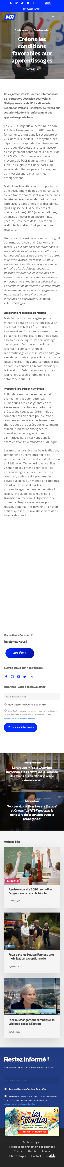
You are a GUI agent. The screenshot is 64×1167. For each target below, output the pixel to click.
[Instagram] (17, 3)
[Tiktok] (22, 3)
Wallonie (9, 1011)
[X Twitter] (33, 3)
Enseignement (21, 30)
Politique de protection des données (32, 1147)
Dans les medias (41, 30)
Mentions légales (32, 1142)
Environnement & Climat (27, 1011)
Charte (18, 1151)
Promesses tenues (32, 9)
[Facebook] (11, 3)
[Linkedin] (39, 3)
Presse (46, 1151)
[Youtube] (28, 3)
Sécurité (10, 946)
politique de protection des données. (19, 719)
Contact (36, 1156)
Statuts (32, 1151)
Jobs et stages (17, 1156)
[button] (59, 17)
